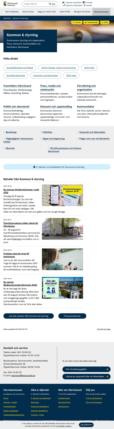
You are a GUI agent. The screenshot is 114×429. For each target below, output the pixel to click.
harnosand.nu (70, 406)
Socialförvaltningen (15, 75)
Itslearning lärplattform (40, 406)
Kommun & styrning (101, 12)
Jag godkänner (86, 425)
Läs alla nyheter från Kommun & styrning (28, 316)
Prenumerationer (72, 316)
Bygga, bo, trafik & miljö (47, 12)
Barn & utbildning (12, 12)
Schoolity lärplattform (39, 411)
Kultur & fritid (65, 12)
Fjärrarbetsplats (9, 406)
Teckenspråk (92, 22)
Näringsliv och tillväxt (82, 12)
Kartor (5, 398)
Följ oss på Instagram (94, 402)
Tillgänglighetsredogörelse (13, 415)
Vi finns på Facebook (94, 398)
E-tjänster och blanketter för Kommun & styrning (60, 167)
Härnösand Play (64, 402)
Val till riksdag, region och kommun (58, 68)
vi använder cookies (63, 426)
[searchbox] (40, 4)
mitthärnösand (70, 398)
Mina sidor (35, 402)
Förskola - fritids (37, 415)
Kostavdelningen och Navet (19, 68)
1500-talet (71, 75)
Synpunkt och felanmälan (45, 75)
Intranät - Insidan (10, 402)
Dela (106, 22)
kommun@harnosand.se (23, 375)
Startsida (6, 18)
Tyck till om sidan (104, 329)
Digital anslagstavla (10, 411)
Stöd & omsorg (28, 12)
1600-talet (89, 68)
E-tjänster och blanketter (41, 398)
